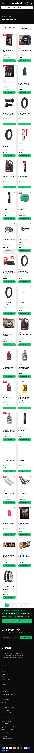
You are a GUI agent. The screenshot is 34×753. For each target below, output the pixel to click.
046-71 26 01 (7, 734)
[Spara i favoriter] (14, 34)
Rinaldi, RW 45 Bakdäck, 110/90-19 (24, 114)
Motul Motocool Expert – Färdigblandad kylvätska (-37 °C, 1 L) (24, 399)
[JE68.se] (17, 2)
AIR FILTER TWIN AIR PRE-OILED (23, 209)
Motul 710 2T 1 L (7, 397)
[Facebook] (3, 661)
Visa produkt (9, 250)
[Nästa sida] (27, 605)
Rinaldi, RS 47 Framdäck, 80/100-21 (23, 272)
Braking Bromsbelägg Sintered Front (23, 524)
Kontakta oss (5, 699)
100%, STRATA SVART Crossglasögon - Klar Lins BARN (23, 241)
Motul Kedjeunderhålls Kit (8, 51)
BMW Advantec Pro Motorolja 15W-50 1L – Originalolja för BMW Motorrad (24, 83)
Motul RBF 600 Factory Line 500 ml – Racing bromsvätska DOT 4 (24, 367)
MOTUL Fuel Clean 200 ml (24, 145)
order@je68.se (8, 732)
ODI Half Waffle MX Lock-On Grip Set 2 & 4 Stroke (9, 115)
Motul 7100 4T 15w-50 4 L (24, 335)
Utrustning (4, 682)
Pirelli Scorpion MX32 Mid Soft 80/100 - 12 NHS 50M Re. (8, 588)
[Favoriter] (27, 3)
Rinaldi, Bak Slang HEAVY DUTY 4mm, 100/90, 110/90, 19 (9, 272)
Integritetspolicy (6, 710)
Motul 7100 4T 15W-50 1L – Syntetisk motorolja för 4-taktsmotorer (9, 367)
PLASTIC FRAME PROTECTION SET (22, 493)
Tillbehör (4, 684)
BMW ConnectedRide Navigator (7, 335)
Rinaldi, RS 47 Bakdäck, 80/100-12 (9, 145)
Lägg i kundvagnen (9, 60)
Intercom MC (5, 674)
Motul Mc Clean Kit (8, 82)
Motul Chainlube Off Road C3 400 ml (23, 177)
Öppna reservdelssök (16, 620)
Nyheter (4, 702)
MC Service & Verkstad (7, 694)
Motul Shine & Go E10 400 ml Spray (23, 429)
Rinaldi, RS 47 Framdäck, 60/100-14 (8, 303)
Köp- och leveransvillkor (8, 707)
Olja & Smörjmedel (6, 679)
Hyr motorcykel (5, 697)
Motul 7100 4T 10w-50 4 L (9, 177)
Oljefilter (21, 460)
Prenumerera (26, 637)
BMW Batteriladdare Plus (24, 50)
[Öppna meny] (3, 3)
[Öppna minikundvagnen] (31, 3)
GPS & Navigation (6, 676)
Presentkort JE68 (6, 712)
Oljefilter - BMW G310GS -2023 (9, 461)
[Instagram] (7, 661)
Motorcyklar (5, 668)
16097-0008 (21, 303)
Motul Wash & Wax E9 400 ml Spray (9, 209)
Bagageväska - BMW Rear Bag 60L (9, 240)
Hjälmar (4, 671)
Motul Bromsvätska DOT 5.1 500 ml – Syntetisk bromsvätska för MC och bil (9, 430)
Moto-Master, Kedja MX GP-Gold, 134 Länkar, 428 (8, 556)
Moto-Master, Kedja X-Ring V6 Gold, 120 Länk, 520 (24, 556)
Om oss (4, 691)
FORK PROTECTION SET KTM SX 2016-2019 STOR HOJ (9, 493)
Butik (3, 705)
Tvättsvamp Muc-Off (8, 523)
